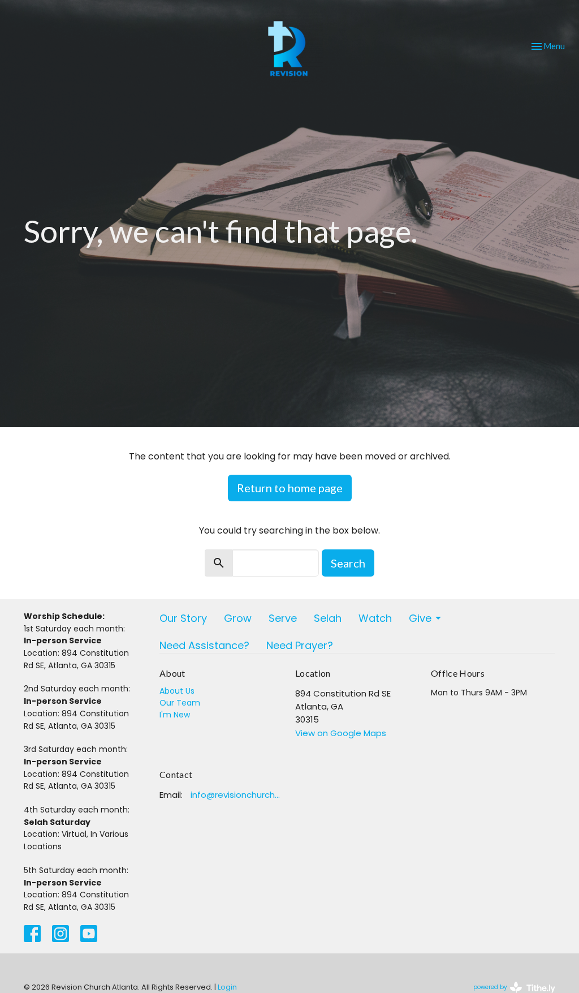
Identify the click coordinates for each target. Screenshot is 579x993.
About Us (177, 691)
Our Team (179, 702)
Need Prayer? (299, 645)
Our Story (183, 618)
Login (227, 987)
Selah (328, 618)
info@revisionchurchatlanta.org (237, 795)
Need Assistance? (204, 645)
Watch (375, 618)
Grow (238, 618)
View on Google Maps (340, 733)
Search (348, 563)
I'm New (174, 714)
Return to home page (290, 488)
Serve (283, 618)
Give (420, 618)
